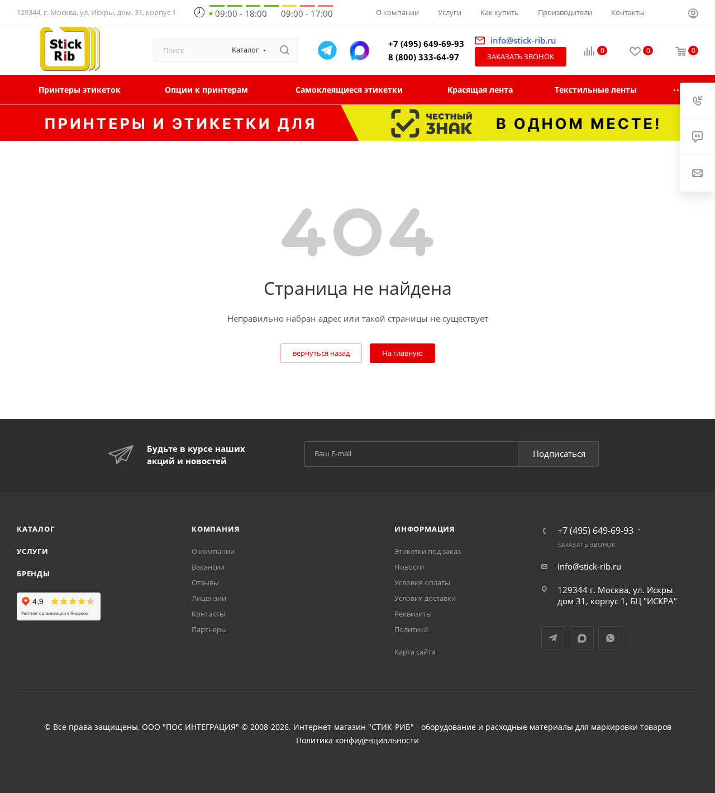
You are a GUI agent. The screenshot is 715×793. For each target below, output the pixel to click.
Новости (409, 567)
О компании (213, 551)
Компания (216, 529)
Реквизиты (413, 614)
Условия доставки (425, 598)
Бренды (33, 574)
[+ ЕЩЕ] (678, 89)
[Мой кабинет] (693, 14)
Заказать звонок (520, 56)
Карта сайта (414, 652)
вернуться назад (321, 353)
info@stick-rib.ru (589, 566)
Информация (424, 529)
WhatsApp (610, 638)
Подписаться (559, 453)
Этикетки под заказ (427, 551)
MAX (582, 638)
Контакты (208, 614)
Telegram (553, 638)
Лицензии (209, 598)
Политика (411, 629)
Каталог (36, 529)
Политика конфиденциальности (357, 740)
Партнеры (209, 629)
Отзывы (205, 582)
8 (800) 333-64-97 (423, 57)
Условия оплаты (422, 582)
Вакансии (208, 567)
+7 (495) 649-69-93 (426, 43)
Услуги (33, 551)
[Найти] (284, 50)
